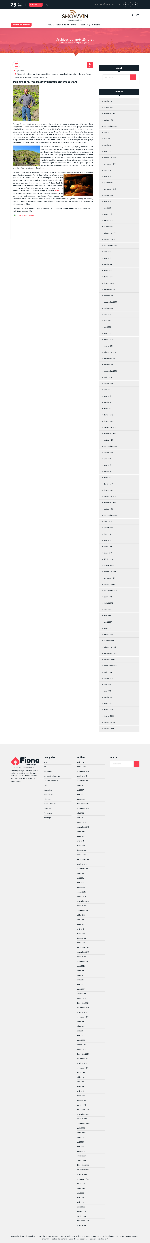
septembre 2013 (110, 302)
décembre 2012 (110, 352)
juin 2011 (107, 459)
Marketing (48, 790)
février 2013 (108, 340)
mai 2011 (107, 465)
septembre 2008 (110, 666)
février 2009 (108, 634)
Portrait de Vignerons (66, 24)
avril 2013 (108, 327)
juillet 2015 (108, 195)
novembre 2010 (110, 503)
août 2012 (108, 377)
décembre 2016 (110, 158)
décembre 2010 (110, 496)
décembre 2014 (110, 233)
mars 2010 (108, 553)
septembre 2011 (110, 446)
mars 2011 (108, 478)
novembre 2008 (110, 653)
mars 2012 (108, 409)
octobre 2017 (109, 120)
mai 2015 (107, 202)
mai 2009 (107, 616)
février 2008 (108, 710)
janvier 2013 (108, 346)
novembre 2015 (110, 189)
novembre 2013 (110, 289)
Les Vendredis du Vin (52, 776)
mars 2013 (108, 333)
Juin (90, 65)
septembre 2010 (110, 515)
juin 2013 (107, 314)
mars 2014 (108, 271)
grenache (62, 74)
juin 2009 (107, 609)
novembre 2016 (110, 164)
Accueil (64, 43)
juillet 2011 (108, 452)
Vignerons (20, 71)
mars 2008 (108, 703)
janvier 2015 (108, 227)
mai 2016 (107, 176)
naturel (28, 77)
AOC (18, 74)
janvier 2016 (109, 183)
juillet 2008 (108, 678)
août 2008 (108, 672)
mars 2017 (108, 151)
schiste (35, 77)
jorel (76, 74)
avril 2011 (108, 471)
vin (47, 77)
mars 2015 (108, 214)
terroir (42, 77)
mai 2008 (107, 691)
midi (17, 77)
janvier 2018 (109, 107)
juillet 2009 (108, 603)
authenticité (26, 74)
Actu (50, 24)
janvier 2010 (109, 565)
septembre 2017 (110, 126)
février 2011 (108, 484)
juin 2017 (107, 133)
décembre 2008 (110, 647)
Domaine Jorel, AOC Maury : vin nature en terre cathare (45, 81)
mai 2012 (107, 396)
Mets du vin (48, 795)
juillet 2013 (108, 308)
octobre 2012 (109, 365)
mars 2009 (108, 628)
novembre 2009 (110, 578)
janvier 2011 (108, 490)
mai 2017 (107, 139)
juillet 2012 (108, 384)
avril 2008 (108, 697)
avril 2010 (108, 547)
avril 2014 (108, 264)
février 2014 (108, 277)
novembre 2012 (110, 358)
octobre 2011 (109, 440)
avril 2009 (108, 622)
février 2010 (108, 559)
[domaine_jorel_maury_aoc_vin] (53, 103)
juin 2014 (107, 252)
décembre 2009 (110, 572)
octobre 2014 (109, 239)
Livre (45, 785)
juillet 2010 (108, 528)
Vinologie (47, 818)
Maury (88, 74)
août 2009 (108, 597)
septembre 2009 (110, 590)
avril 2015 (108, 208)
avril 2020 (108, 101)
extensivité (45, 74)
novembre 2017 (110, 114)
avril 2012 (108, 402)
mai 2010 (107, 540)
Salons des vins (50, 804)
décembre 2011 (110, 427)
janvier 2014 (109, 283)
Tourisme (95, 24)
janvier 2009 (109, 641)
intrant (70, 74)
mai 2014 (107, 258)
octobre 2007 (109, 729)
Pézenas (84, 24)
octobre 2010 (109, 509)
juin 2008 (107, 685)
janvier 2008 (109, 716)
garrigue (54, 74)
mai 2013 (107, 321)
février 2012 (108, 415)
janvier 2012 (108, 421)
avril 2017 (108, 145)
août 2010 (108, 522)
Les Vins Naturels (51, 781)
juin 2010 (107, 534)
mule (22, 77)
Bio (45, 767)
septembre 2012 (110, 371)
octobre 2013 (109, 296)
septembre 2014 (110, 245)
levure (81, 74)
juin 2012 (107, 390)
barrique (36, 74)
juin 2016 (107, 170)
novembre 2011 (110, 434)
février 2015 (108, 220)
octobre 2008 (109, 660)
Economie (48, 771)
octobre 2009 (109, 584)
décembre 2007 (110, 722)
